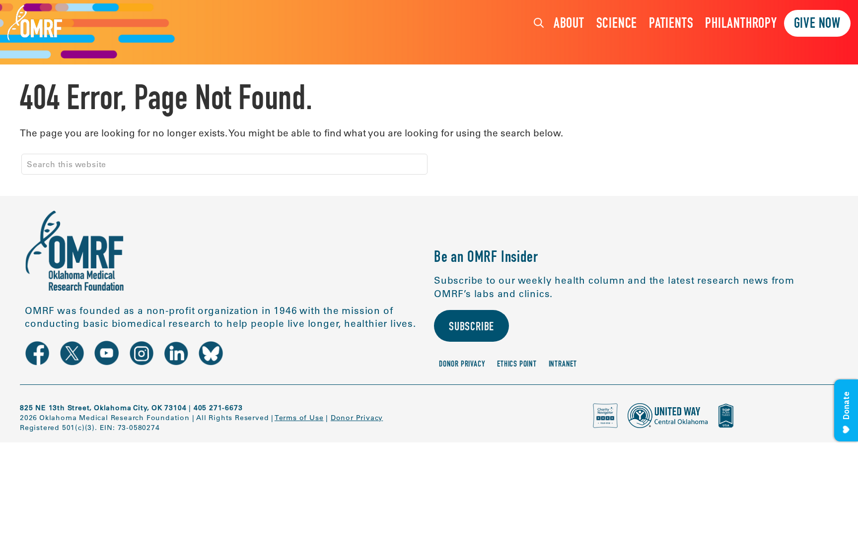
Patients (671, 24)
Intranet (563, 365)
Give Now (817, 24)
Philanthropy (741, 24)
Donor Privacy (462, 365)
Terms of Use (299, 417)
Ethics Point (517, 365)
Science (617, 24)
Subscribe (471, 328)
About (569, 24)
